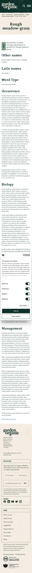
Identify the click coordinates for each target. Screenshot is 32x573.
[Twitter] (16, 502)
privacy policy (15, 494)
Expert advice (8, 529)
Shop (5, 539)
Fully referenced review (9, 419)
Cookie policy (20, 554)
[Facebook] (4, 502)
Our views (7, 532)
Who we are (7, 515)
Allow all (16, 311)
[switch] (27, 288)
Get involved (8, 522)
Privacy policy (8, 554)
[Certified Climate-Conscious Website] (11, 568)
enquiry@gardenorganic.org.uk (12, 453)
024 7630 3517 (7, 455)
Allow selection (16, 316)
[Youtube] (12, 502)
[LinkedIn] (8, 502)
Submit (25, 483)
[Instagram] (20, 502)
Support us (7, 525)
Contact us (7, 536)
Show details (23, 305)
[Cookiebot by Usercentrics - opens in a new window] (23, 255)
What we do (7, 518)
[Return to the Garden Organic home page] (9, 9)
